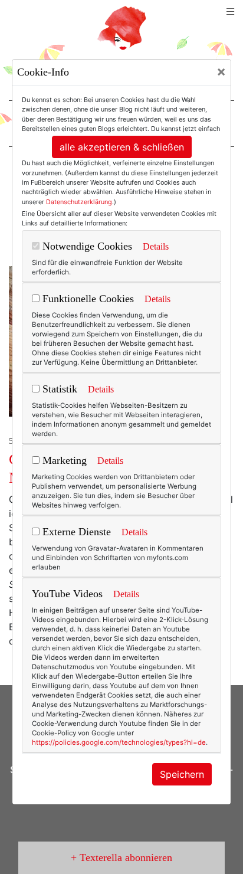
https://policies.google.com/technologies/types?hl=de (119, 742)
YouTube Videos (67, 594)
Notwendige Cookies (86, 246)
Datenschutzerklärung (79, 202)
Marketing (63, 460)
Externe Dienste (75, 532)
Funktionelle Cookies (87, 299)
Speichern (182, 774)
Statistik (58, 389)
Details (156, 246)
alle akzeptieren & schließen (122, 147)
